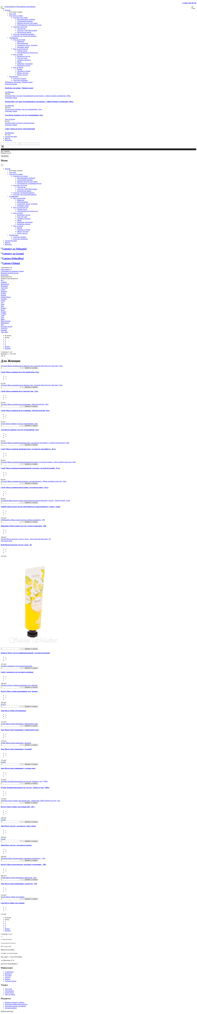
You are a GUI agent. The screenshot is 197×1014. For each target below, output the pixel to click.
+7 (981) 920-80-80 (189, 3)
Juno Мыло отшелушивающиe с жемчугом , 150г (19, 884)
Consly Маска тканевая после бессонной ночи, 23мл (20, 372)
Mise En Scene (6, 321)
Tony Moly (4, 332)
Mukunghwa (5, 323)
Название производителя (9, 273)
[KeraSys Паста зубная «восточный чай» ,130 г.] (30, 800)
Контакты (8, 140)
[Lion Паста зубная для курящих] (12, 897)
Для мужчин (9, 992)
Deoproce (4, 291)
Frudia (3, 301)
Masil (2, 319)
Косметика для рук (23, 56)
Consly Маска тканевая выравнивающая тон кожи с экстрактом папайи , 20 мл (30, 468)
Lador (3, 315)
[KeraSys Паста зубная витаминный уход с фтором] (19, 685)
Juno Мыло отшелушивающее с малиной (16, 749)
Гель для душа (22, 58)
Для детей (12, 14)
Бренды (7, 138)
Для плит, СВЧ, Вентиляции (27, 30)
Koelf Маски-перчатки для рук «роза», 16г (16, 545)
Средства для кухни (20, 27)
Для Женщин (13, 38)
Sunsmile (4, 330)
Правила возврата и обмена (14, 1002)
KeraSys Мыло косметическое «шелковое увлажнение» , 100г (23, 864)
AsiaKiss (4, 282)
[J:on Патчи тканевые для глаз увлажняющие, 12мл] (23, 109)
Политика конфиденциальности (16, 1004)
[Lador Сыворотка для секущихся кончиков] (16, 666)
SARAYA (4, 328)
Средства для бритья (20, 80)
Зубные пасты (22, 51)
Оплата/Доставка (11, 136)
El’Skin (3, 293)
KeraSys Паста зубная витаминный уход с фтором (19, 691)
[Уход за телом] (10, 263)
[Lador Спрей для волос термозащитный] (19, 123)
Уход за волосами (19, 40)
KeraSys (3, 308)
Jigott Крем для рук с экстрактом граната (16, 845)
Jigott (2, 304)
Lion (2, 317)
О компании (9, 972)
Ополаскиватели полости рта (27, 52)
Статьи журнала (10, 981)
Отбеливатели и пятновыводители (29, 25)
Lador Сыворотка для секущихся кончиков (17, 672)
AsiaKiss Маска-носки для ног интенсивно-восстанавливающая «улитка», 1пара (30, 507)
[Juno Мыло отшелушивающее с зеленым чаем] (3, 762)
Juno (2, 306)
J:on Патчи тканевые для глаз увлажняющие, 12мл (24, 115)
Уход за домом (10, 994)
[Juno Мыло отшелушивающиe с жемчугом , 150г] (19, 877)
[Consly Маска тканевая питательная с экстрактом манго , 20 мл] (33, 481)
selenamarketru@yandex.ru (8, 943)
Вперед (7, 347)
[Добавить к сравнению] (6, 378)
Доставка (8, 975)
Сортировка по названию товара (12, 271)
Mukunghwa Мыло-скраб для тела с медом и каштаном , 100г (23, 526)
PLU (2, 325)
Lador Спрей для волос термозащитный (20, 129)
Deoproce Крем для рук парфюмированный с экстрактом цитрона (25, 653)
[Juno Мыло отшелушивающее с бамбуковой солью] (19, 724)
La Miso (3, 313)
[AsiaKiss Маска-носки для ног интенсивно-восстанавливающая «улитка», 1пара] (35, 500)
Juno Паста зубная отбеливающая (13, 711)
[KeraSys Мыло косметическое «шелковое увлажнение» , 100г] (23, 858)
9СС (2, 280)
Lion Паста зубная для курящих (13, 903)
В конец (8, 348)
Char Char (4, 288)
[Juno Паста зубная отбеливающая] (3, 704)
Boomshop (4, 286)
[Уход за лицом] (12, 253)
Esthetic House (6, 297)
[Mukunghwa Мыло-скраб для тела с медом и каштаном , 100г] (23, 520)
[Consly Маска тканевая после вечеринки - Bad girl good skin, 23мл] (24, 404)
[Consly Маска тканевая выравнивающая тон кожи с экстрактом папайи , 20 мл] (38, 462)
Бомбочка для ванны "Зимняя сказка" (19, 88)
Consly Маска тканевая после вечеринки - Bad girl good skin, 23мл (25, 410)
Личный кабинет (11, 1008)
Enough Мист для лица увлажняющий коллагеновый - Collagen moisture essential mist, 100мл (39, 101)
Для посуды (21, 28)
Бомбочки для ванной (25, 64)
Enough (3, 295)
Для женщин (9, 991)
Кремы (19, 69)
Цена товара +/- (6, 269)
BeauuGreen (5, 284)
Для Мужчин (13, 76)
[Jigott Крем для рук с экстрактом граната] (3, 839)
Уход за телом (18, 54)
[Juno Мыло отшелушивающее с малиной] (16, 743)
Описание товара (11, 84)
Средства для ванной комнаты (23, 34)
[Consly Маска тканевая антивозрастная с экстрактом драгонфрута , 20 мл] (35, 443)
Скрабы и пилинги (24, 60)
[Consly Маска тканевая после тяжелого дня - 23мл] (31, 385)
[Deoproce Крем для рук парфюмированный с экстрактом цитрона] (35, 647)
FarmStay (4, 299)
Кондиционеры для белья (26, 19)
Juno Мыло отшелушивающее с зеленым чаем (18, 768)
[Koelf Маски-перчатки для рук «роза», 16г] (26, 539)
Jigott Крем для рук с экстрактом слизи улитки (18, 826)
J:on (2, 302)
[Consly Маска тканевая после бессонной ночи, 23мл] (31, 366)
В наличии (4, 275)
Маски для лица (22, 73)
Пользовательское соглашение (15, 1006)
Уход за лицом (18, 67)
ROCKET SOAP (6, 326)
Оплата (7, 977)
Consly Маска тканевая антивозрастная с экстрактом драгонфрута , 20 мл (28, 449)
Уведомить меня (6, 541)
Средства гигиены (19, 78)
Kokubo (3, 312)
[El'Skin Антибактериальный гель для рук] (24, 781)
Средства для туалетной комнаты (24, 36)
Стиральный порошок (25, 21)
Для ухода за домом (16, 16)
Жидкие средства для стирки (27, 23)
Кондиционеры (22, 43)
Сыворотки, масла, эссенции (27, 45)
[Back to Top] (1, 936)
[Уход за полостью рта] (12, 258)
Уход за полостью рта (20, 49)
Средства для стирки (20, 17)
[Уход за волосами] (14, 248)
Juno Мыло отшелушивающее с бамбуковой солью (20, 730)
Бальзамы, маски (23, 47)
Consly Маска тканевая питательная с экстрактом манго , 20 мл (24, 487)
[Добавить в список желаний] (6, 376)
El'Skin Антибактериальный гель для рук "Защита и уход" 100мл (25, 787)
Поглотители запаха (24, 32)
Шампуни (20, 41)
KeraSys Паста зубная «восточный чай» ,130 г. (18, 807)
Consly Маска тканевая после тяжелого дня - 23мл (19, 391)
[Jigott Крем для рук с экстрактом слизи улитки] (3, 820)
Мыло (19, 62)
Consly (3, 289)
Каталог (8, 10)
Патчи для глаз (22, 75)
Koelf (3, 310)
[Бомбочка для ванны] (19, 82)
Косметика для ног (23, 65)
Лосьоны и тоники (23, 71)
